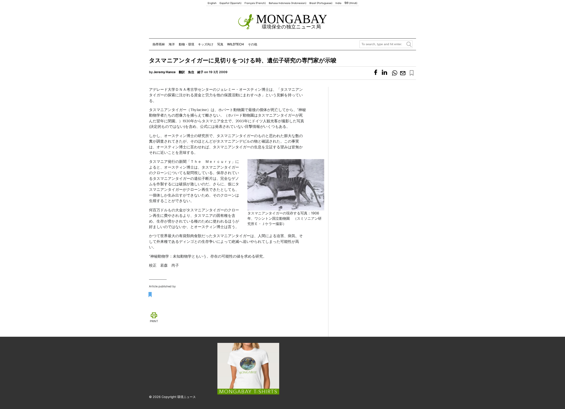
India (338, 3)
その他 (252, 44)
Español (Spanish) (230, 3)
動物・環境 (186, 44)
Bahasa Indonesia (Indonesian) (287, 3)
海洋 (172, 44)
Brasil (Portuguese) (320, 3)
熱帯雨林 (159, 44)
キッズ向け (205, 44)
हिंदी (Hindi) (351, 3)
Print (154, 321)
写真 (220, 44)
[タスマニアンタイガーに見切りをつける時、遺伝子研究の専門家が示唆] (411, 73)
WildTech (235, 44)
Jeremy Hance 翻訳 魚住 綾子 (178, 72)
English (212, 3)
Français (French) (255, 3)
